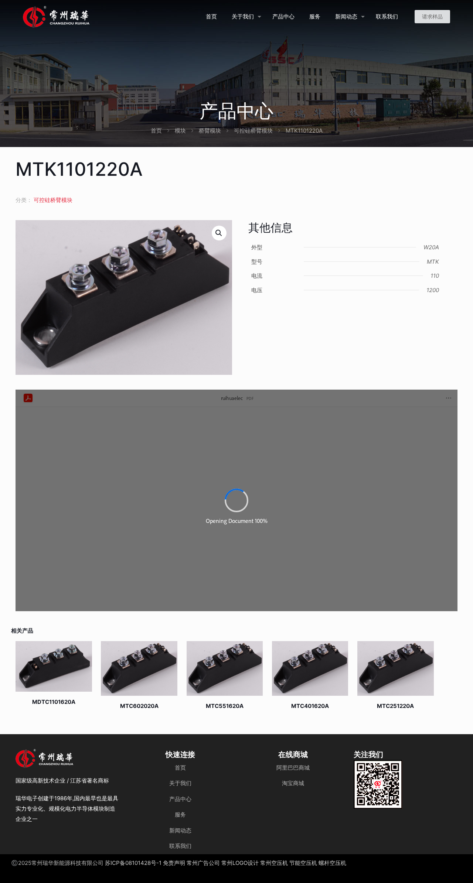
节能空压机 (303, 862)
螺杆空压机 (332, 862)
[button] (219, 233)
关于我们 (180, 783)
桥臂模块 (210, 130)
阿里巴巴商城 (293, 767)
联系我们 (180, 845)
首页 (156, 130)
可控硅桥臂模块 (253, 130)
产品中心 (180, 798)
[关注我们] (378, 784)
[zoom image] (392, 770)
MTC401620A (310, 705)
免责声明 (174, 862)
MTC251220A (395, 705)
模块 (180, 130)
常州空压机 (274, 862)
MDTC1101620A (53, 701)
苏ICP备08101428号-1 (133, 862)
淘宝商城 (293, 783)
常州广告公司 (203, 862)
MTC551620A (225, 705)
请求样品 (432, 16)
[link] (378, 784)
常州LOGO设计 (240, 862)
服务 (180, 814)
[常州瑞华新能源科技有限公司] (83, 16)
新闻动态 (180, 830)
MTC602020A (139, 705)
